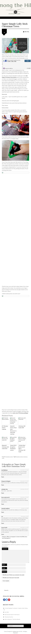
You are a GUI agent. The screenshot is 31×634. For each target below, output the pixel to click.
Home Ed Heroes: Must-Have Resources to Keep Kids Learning (13, 430)
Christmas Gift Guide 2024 (21, 426)
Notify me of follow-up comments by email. (13, 575)
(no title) (7, 612)
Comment (5, 548)
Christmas (25, 456)
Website (4, 571)
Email (3, 568)
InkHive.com (15, 631)
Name (3, 564)
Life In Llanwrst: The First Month (12, 619)
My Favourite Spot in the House (12, 614)
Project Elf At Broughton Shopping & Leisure (13, 448)
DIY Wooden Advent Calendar (5, 427)
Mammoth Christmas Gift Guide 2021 (5, 447)
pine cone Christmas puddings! (20, 413)
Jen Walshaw (4, 470)
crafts (3, 458)
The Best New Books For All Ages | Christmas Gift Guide (21, 448)
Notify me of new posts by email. (11, 577)
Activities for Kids (9, 456)
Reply (2, 477)
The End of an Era (9, 617)
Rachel (26, 31)
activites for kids (19, 456)
